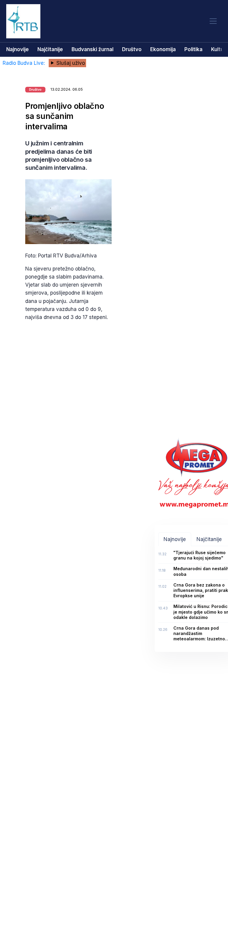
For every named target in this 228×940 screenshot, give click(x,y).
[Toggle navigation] (213, 21)
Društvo (132, 49)
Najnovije (17, 49)
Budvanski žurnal (92, 49)
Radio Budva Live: (24, 63)
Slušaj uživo (70, 63)
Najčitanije (50, 49)
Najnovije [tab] (175, 539)
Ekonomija (163, 49)
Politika (193, 49)
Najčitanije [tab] (209, 539)
